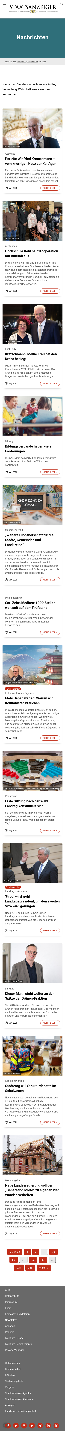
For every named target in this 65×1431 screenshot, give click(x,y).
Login (8, 1308)
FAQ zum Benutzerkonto (18, 1344)
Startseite (21, 61)
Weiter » (43, 1267)
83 (42, 1259)
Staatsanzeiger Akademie (19, 1399)
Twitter (16, 1426)
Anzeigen (10, 1405)
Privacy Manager (14, 1350)
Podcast (9, 1332)
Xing (40, 1426)
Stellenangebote (14, 1381)
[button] (5, 1425)
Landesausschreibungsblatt (20, 1411)
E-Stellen (10, 1375)
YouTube (32, 1426)
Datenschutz (12, 1296)
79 (53, 1252)
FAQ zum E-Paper (14, 1338)
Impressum (11, 1302)
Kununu (56, 1426)
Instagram (24, 1426)
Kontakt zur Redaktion (17, 1314)
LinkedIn (48, 1426)
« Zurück (15, 1252)
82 (33, 1259)
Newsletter (11, 1320)
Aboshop (10, 1326)
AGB (7, 1290)
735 (30, 1267)
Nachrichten (32, 61)
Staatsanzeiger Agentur (18, 1393)
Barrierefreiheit (13, 1369)
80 (13, 1259)
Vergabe (9, 1387)
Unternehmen (12, 1363)
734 (19, 1267)
